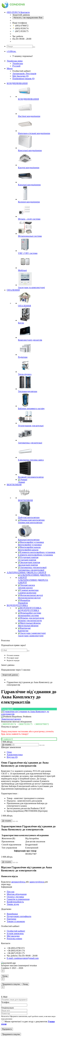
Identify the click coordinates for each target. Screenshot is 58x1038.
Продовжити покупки (11, 984)
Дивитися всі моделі (11, 719)
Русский (16, 66)
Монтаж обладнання (16, 894)
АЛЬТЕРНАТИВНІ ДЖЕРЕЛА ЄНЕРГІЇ (26, 572)
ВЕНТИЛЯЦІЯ (14, 484)
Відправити (7, 1029)
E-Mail (4, 997)
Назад (4, 976)
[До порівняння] (43, 745)
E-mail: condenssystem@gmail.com (23, 958)
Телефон (5, 1002)
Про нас (10, 891)
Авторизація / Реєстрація (24, 73)
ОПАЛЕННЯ (13, 290)
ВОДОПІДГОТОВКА (17, 605)
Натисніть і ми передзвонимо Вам (28, 18)
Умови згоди (13, 904)
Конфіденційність (15, 902)
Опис (9, 752)
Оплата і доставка (15, 896)
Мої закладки (13, 936)
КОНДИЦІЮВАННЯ (17, 83)
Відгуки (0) (12, 757)
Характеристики (15, 754)
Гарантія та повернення (18, 899)
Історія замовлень (15, 933)
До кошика (6, 745)
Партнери (11, 919)
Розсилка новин (14, 938)
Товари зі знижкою (16, 921)
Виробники (12, 914)
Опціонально (7, 1008)
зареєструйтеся (36, 882)
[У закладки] (40, 745)
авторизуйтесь (18, 882)
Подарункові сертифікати (19, 916)
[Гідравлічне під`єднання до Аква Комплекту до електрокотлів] (29, 714)
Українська (17, 63)
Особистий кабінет (16, 931)
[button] (11, 51)
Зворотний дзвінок (10, 675)
